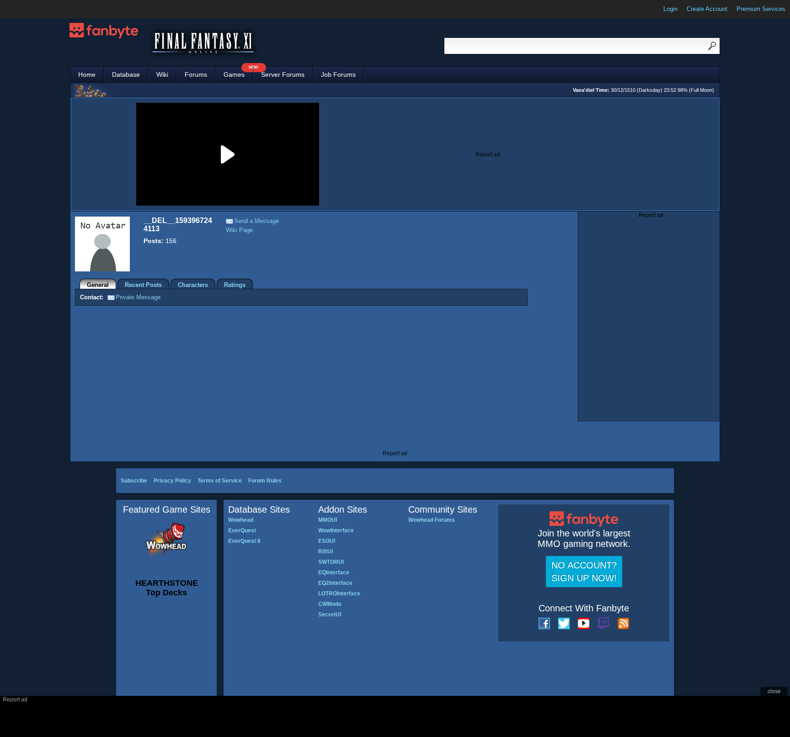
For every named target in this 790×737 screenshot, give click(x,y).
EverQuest (242, 530)
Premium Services (761, 8)
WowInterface (336, 530)
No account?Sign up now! (584, 571)
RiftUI (325, 551)
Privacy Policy (172, 480)
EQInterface (333, 572)
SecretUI (329, 614)
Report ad (487, 154)
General (98, 284)
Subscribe (134, 480)
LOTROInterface (339, 593)
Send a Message (256, 220)
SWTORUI (331, 562)
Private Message (138, 297)
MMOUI (327, 520)
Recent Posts (143, 284)
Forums (196, 74)
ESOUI (326, 541)
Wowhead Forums (431, 520)
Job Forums (338, 74)
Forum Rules (265, 480)
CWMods (330, 604)
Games (238, 72)
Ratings (235, 284)
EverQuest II (244, 541)
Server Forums (282, 74)
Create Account (707, 8)
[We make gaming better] (29, 9)
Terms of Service (220, 480)
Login (670, 8)
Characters (193, 284)
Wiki (162, 74)
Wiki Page (239, 230)
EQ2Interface (335, 583)
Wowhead (240, 520)
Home (87, 74)
